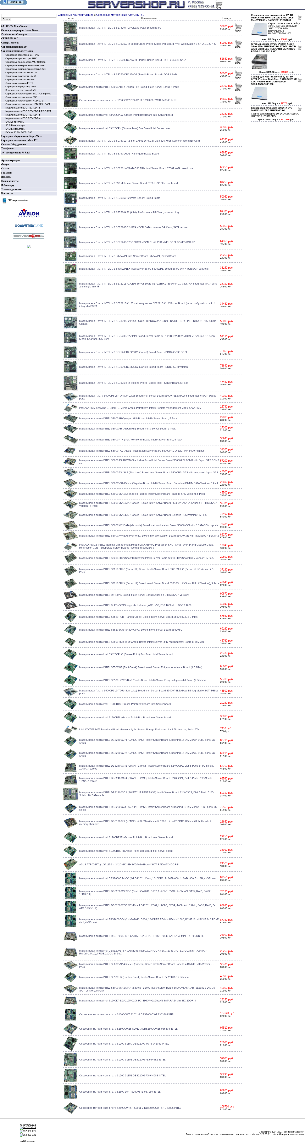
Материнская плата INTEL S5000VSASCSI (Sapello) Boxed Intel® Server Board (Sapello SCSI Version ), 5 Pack (143, 515)
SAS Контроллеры (14, 122)
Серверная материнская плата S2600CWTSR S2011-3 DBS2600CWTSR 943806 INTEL (130, 1107)
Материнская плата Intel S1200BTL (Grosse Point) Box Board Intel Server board (125, 717)
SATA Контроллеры (15, 129)
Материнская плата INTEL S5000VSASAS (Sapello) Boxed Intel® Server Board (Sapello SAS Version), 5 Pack (142, 493)
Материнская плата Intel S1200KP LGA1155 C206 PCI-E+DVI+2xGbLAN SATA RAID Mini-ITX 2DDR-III (137, 1000)
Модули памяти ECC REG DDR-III (23, 114)
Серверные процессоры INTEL (21, 58)
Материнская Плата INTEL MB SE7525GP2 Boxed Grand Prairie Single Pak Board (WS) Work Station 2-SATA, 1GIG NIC (147, 43)
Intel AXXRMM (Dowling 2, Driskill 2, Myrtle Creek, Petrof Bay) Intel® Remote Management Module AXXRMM (140, 408)
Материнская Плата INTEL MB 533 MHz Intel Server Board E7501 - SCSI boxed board (128, 183)
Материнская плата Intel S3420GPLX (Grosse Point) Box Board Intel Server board (126, 114)
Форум (5, 164)
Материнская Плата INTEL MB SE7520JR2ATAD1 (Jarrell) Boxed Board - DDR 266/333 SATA (132, 60)
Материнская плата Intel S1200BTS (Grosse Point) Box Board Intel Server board (125, 704)
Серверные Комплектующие (17, 50)
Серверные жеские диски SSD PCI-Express (28, 93)
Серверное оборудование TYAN (22, 55)
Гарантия (6, 172)
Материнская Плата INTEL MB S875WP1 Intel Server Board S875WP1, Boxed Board (127, 256)
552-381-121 (29, 1135)
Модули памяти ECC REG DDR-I (22, 107)
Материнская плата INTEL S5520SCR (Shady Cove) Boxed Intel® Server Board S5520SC (130, 629)
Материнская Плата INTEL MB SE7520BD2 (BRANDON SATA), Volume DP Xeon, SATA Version (133, 227)
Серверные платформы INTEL (21, 72)
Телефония (7, 148)
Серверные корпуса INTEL (19, 83)
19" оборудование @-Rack (15, 152)
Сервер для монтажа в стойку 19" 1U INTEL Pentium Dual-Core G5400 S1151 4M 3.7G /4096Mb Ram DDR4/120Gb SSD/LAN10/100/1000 (274, 80)
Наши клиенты (9, 181)
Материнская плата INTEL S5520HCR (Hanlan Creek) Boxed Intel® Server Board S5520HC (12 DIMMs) (138, 616)
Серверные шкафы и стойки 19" (19, 140)
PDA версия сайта (17, 200)
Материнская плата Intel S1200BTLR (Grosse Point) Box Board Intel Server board (126, 850)
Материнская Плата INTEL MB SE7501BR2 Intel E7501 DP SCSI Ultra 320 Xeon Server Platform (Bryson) (139, 140)
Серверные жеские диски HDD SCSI (24, 100)
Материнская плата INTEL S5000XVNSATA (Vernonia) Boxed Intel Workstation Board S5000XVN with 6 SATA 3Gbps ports (148, 525)
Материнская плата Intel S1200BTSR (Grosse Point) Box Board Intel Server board (126, 837)
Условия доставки (11, 189)
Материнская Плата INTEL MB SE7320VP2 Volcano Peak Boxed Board (120, 27)
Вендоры (6, 176)
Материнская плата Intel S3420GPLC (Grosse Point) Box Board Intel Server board (126, 654)
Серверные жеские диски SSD (21, 97)
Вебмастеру (7, 185)
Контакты (7, 193)
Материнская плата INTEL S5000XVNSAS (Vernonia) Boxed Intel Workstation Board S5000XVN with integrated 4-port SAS (149, 535)
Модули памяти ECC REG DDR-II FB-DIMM (28, 111)
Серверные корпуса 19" (14, 46)
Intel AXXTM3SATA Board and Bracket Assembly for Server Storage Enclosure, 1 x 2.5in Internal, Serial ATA (139, 729)
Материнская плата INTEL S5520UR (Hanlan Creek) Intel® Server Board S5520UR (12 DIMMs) (134, 977)
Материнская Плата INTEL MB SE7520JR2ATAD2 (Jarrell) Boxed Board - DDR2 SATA (128, 74)
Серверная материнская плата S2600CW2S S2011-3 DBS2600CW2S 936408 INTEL (128, 1028)
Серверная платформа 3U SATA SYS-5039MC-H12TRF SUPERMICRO (272, 109)
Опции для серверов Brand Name (19, 30)
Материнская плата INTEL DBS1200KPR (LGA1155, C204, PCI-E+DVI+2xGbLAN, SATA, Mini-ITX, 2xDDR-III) (141, 936)
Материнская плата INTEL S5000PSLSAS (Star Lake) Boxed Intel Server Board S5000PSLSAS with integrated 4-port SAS (148, 472)
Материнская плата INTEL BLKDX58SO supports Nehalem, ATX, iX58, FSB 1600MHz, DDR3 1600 (135, 605)
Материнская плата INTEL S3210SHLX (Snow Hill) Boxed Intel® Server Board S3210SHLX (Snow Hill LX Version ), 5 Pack (149, 583)
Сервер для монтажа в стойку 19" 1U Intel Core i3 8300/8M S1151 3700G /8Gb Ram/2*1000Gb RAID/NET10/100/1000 (272, 17)
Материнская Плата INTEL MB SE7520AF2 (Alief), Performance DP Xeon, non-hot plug (129, 212)
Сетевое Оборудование (13, 144)
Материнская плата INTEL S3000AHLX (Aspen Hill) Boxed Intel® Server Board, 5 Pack (129, 87)
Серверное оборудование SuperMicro (21, 136)
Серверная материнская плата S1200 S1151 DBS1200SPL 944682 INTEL (122, 1059)
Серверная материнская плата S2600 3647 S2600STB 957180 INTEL (120, 1091)
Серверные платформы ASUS (21, 76)
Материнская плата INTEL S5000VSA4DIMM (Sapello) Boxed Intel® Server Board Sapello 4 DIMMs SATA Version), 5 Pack (148, 483)
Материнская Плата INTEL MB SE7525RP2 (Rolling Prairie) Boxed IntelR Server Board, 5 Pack (133, 382)
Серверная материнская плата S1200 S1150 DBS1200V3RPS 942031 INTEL (124, 1043)
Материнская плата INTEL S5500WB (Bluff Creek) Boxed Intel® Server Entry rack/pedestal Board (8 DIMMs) (140, 667)
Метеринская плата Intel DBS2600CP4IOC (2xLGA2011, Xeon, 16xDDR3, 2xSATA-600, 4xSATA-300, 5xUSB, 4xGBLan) (147, 878)
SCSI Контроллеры (15, 125)
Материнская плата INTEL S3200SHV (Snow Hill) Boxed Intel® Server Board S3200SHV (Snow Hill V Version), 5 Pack (146, 558)
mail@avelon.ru (27, 1141)
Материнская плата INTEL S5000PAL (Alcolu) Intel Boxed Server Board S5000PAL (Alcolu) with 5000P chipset (142, 450)
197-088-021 (29, 1131)
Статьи (5, 168)
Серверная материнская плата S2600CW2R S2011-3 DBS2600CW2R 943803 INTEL (128, 100)
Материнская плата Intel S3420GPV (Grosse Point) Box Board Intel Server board (125, 128)
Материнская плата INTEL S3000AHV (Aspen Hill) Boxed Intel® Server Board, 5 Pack (128, 418)
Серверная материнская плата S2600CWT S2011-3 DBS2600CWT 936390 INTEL (126, 1014)
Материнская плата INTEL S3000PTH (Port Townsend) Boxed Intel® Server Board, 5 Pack (130, 439)
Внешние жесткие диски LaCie (21, 90)
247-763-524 (29, 1127)
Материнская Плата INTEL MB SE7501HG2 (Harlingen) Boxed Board (119, 153)
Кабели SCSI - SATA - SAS (18, 132)
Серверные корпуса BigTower (21, 86)
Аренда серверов (10, 160)
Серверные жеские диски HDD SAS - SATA (27, 104)
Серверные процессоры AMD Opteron (25, 62)
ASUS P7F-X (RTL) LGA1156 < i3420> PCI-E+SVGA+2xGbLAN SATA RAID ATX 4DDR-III (129, 864)
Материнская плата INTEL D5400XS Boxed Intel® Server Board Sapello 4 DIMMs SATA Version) (134, 595)
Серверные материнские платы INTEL (25, 65)
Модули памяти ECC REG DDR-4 (22, 118)
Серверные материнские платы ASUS (25, 69)
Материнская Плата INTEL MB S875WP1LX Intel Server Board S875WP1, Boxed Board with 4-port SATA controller (144, 268)
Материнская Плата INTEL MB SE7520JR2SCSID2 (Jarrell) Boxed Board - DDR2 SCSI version (133, 367)
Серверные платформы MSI (20, 79)
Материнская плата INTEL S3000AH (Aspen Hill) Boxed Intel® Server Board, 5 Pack (127, 428)
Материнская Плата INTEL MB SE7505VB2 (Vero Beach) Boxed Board (119, 198)
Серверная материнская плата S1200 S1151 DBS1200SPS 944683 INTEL (122, 1075)
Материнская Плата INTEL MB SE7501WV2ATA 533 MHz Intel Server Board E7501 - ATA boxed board (137, 168)
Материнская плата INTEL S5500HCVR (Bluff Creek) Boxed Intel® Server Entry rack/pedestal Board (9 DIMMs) (142, 680)
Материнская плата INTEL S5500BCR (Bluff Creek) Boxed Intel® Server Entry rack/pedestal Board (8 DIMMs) (141, 642)
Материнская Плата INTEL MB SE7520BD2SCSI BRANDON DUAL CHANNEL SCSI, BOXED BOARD (137, 242)
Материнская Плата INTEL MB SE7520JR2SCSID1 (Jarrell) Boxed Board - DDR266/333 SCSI (133, 352)
